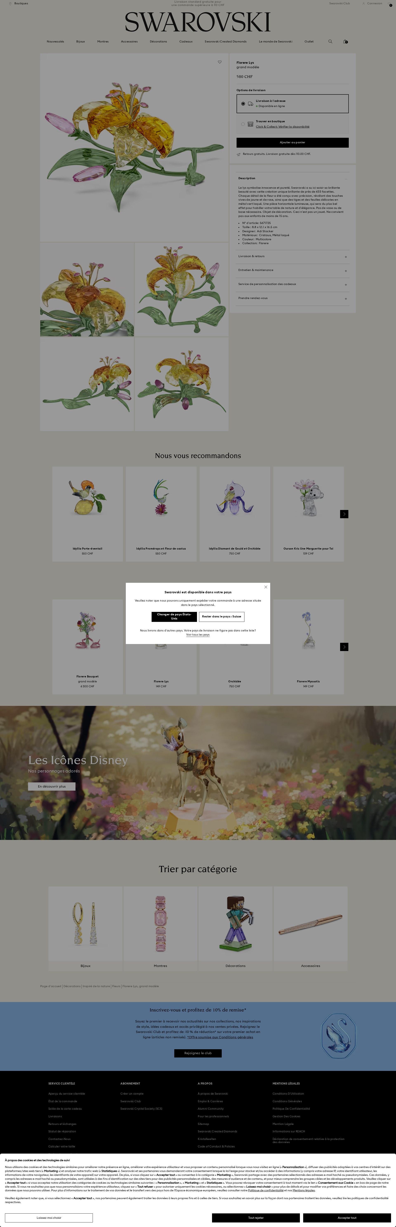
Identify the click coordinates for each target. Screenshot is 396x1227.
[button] (265, 586)
